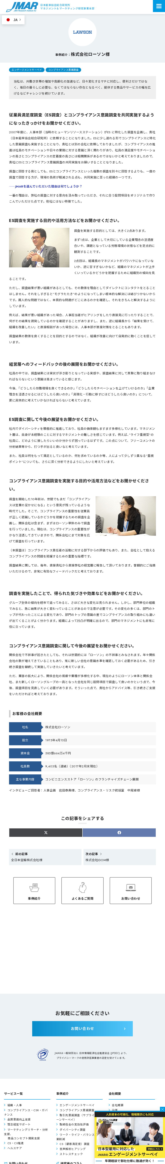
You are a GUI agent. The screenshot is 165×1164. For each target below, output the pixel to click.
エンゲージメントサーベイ (27, 70)
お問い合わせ (130, 898)
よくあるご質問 (83, 898)
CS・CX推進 (15, 1143)
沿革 (115, 1110)
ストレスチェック (71, 1154)
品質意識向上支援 (19, 1119)
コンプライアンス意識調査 (63, 70)
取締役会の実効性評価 (74, 1124)
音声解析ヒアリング (73, 1149)
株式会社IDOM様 (97, 857)
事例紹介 (34, 898)
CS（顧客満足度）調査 (75, 1144)
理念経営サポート (19, 1124)
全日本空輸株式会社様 (26, 857)
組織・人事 (14, 1105)
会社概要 (118, 1105)
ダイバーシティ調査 (73, 1130)
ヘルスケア (14, 1148)
